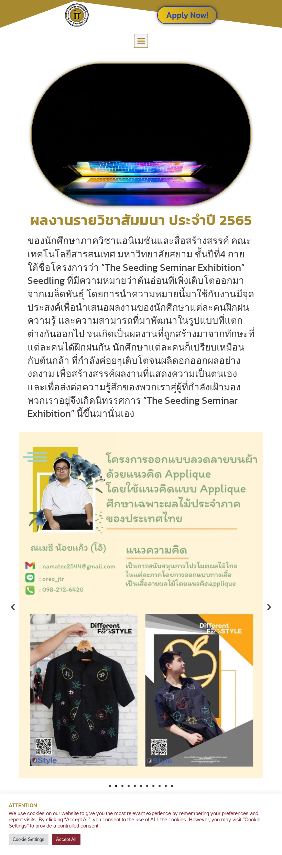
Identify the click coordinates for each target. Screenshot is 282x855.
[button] (141, 41)
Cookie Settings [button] (28, 839)
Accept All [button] (66, 839)
